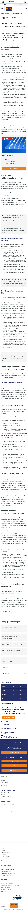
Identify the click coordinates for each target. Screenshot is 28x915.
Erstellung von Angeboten (6, 858)
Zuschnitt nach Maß (5, 856)
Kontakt (3, 850)
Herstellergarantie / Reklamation (8, 873)
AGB (14, 909)
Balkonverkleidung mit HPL (6, 887)
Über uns (3, 848)
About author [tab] (6, 673)
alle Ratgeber (4, 891)
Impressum (17, 911)
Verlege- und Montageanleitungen (8, 869)
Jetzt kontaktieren (14, 752)
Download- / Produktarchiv (6, 875)
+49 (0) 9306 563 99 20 (8, 790)
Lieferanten (3, 854)
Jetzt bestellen (14, 168)
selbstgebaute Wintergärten (7, 60)
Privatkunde (7, 4)
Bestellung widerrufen (14, 906)
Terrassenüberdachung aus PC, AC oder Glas (10, 885)
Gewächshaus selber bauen (7, 883)
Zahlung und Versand (9, 717)
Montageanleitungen (14, 761)
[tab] (14, 628)
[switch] (25, 2)
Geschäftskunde (21, 4)
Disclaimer (10, 909)
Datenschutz (11, 911)
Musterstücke (4, 860)
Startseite (2, 13)
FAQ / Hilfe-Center (14, 770)
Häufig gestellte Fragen (6, 871)
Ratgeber (8, 13)
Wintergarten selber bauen (6, 889)
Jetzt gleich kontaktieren (6, 796)
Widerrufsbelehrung (20, 909)
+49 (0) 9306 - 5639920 (14, 747)
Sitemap (5, 909)
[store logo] (9, 9)
